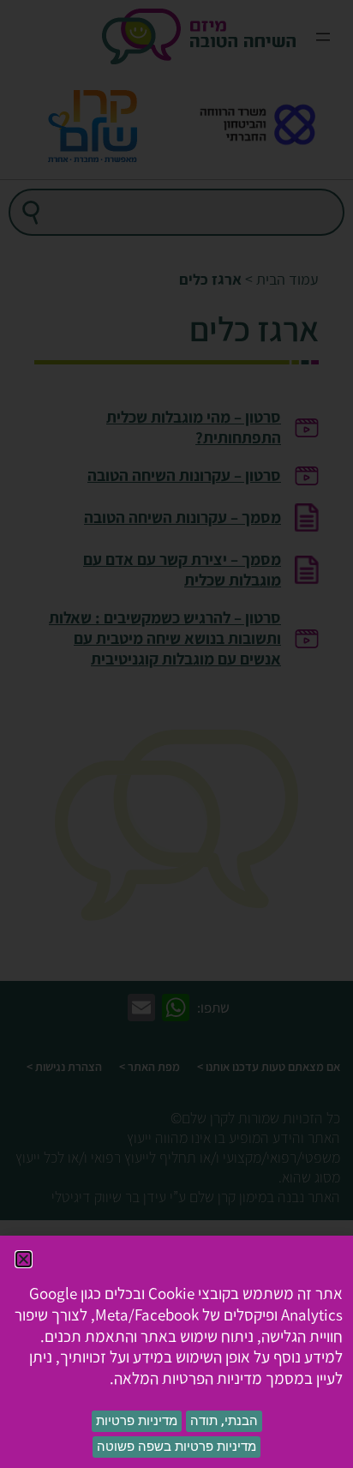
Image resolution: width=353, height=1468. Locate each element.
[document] (176, 734)
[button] (23, 1259)
